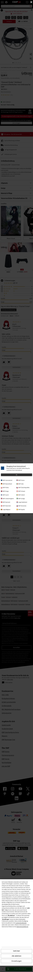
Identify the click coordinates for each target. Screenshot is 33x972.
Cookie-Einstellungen (21, 923)
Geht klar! (16, 951)
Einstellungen (17, 961)
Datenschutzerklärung (22, 926)
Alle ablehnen (16, 956)
